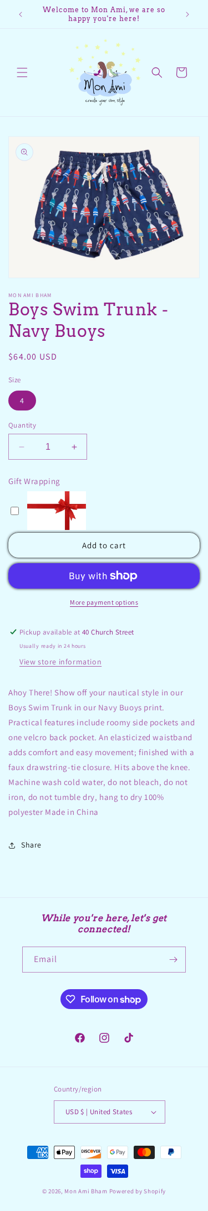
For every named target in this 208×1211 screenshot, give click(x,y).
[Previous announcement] (20, 14)
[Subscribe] (173, 960)
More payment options (104, 602)
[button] (22, 72)
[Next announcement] (187, 14)
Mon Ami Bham (86, 1191)
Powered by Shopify (137, 1191)
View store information (60, 662)
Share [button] (31, 845)
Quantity (22, 425)
